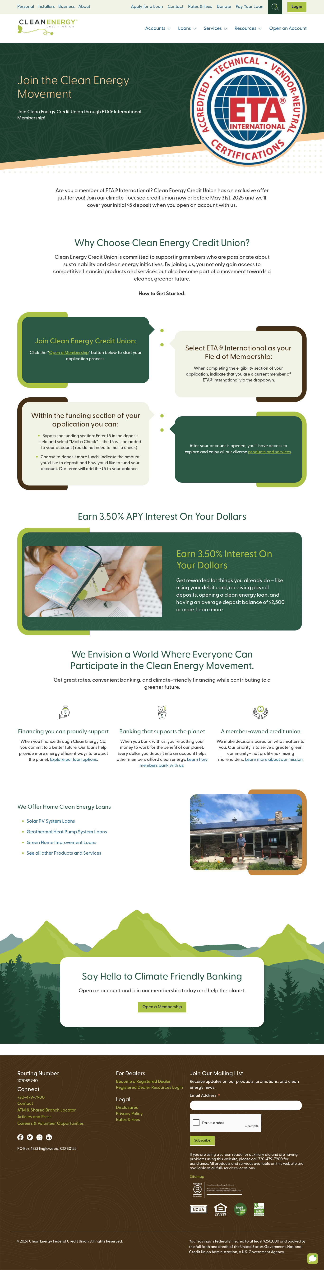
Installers (46, 7)
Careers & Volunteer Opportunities (50, 1124)
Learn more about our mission (274, 760)
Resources (245, 28)
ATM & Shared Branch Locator (46, 1110)
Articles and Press (34, 1117)
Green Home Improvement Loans (61, 842)
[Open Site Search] (275, 7)
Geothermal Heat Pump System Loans (67, 832)
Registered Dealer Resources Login (149, 1088)
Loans (184, 28)
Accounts (155, 28)
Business (66, 7)
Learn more (209, 610)
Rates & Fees (200, 7)
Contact (175, 7)
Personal (25, 7)
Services (213, 28)
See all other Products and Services (64, 853)
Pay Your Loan (249, 7)
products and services (269, 452)
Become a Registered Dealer (143, 1082)
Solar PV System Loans (51, 821)
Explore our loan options (73, 760)
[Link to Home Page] (47, 28)
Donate (224, 7)
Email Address (205, 1096)
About (84, 7)
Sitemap (197, 1177)
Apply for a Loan (147, 7)
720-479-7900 (31, 1098)
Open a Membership (68, 353)
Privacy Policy (129, 1114)
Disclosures (127, 1108)
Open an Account (288, 28)
